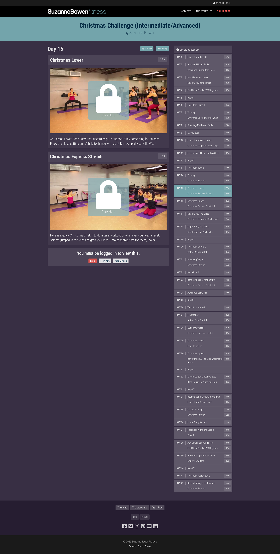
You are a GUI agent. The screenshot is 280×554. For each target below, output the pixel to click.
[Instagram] (137, 527)
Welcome (186, 11)
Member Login (223, 2)
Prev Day (148, 49)
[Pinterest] (143, 527)
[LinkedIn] (155, 527)
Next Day (161, 49)
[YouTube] (149, 527)
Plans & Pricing (121, 261)
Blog (135, 516)
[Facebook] (124, 527)
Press (144, 516)
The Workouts (204, 11)
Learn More (105, 261)
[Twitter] (130, 527)
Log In (92, 261)
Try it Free (223, 11)
